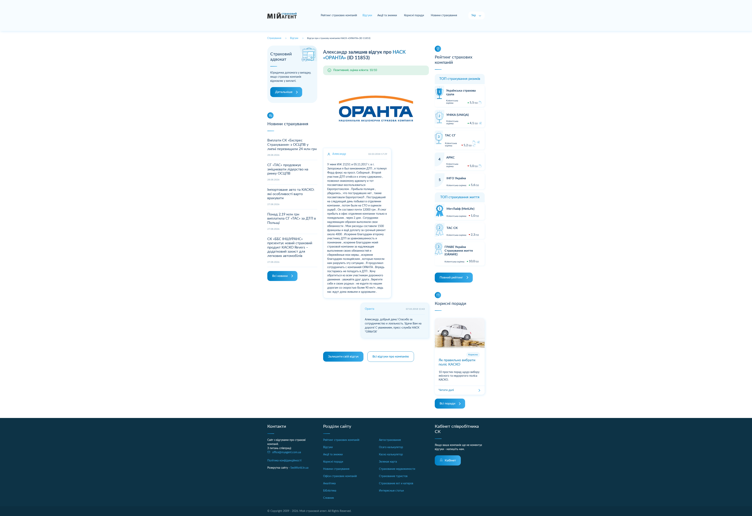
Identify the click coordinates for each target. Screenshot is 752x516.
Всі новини (280, 275)
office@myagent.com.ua (286, 452)
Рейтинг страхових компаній (339, 15)
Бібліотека (329, 490)
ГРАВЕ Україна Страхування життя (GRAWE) (459, 250)
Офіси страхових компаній (340, 476)
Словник (328, 498)
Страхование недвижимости (397, 469)
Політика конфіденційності (284, 460)
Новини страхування (444, 15)
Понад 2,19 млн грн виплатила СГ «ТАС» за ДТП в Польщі (291, 219)
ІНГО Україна (456, 178)
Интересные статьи (391, 490)
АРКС (450, 157)
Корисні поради (414, 15)
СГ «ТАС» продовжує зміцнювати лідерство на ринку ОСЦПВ (287, 169)
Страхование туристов (393, 476)
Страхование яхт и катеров (396, 483)
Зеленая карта (388, 461)
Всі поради (447, 403)
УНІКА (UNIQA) (457, 114)
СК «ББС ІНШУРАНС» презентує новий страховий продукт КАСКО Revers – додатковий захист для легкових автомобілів (289, 247)
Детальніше (283, 92)
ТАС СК (452, 228)
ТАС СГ (450, 135)
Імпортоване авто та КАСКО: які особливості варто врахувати (291, 194)
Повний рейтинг (451, 277)
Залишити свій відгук (343, 356)
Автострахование (390, 440)
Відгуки (328, 447)
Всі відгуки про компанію (390, 356)
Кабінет (450, 460)
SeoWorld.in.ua (299, 467)
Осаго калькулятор (391, 447)
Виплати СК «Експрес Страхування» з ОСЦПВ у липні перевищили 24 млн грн (292, 145)
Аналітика (329, 483)
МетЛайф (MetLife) (460, 208)
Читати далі (446, 390)
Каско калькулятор (391, 454)
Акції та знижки (387, 15)
